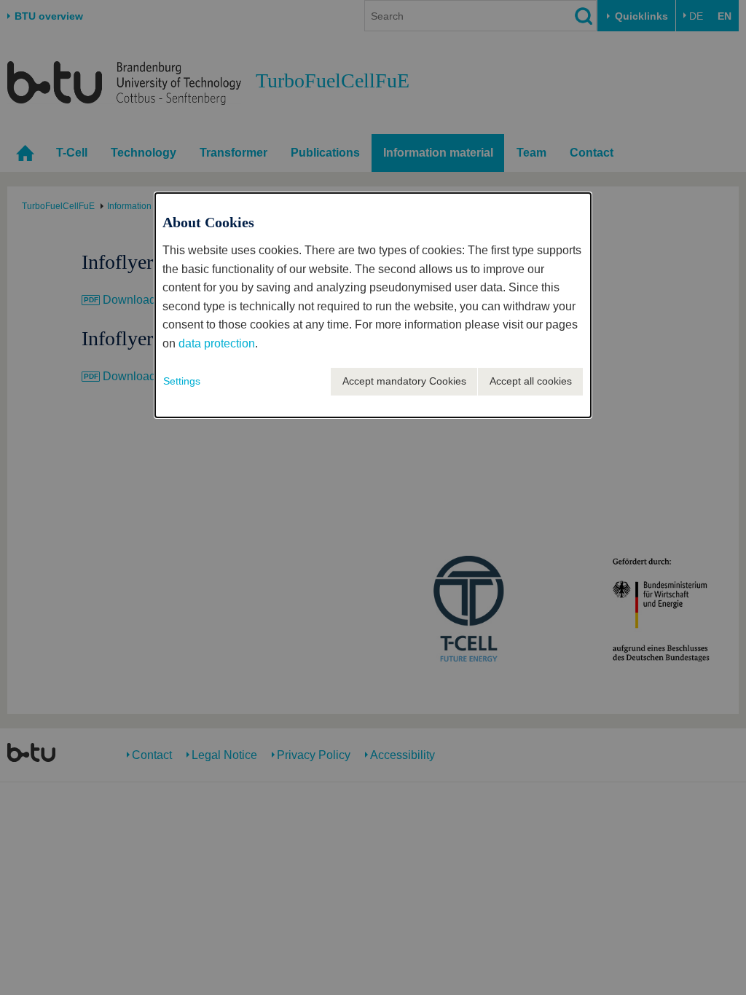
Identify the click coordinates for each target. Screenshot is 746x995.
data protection (216, 343)
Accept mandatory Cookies (404, 381)
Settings (181, 381)
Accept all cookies (531, 381)
